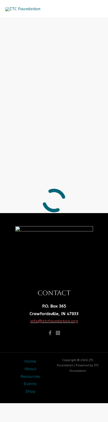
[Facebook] (50, 332)
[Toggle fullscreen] (29, 408)
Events (30, 383)
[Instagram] (58, 332)
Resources (30, 376)
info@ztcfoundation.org (54, 321)
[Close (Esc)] (68, 408)
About (30, 369)
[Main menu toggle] (97, 9)
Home (30, 361)
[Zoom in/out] (9, 408)
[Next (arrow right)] (29, 417)
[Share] (48, 408)
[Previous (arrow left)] (9, 417)
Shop (30, 391)
